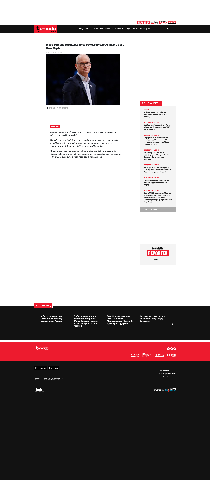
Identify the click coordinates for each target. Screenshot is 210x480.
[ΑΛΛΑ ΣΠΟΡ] (46, 41)
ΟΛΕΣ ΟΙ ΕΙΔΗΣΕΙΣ (151, 209)
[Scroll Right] (172, 324)
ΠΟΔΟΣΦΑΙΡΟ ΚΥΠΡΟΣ (152, 122)
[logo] (45, 29)
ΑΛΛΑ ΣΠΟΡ (55, 126)
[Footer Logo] (41, 348)
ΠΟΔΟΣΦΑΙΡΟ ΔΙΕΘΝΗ (151, 135)
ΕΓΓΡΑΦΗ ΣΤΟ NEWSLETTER (48, 379)
